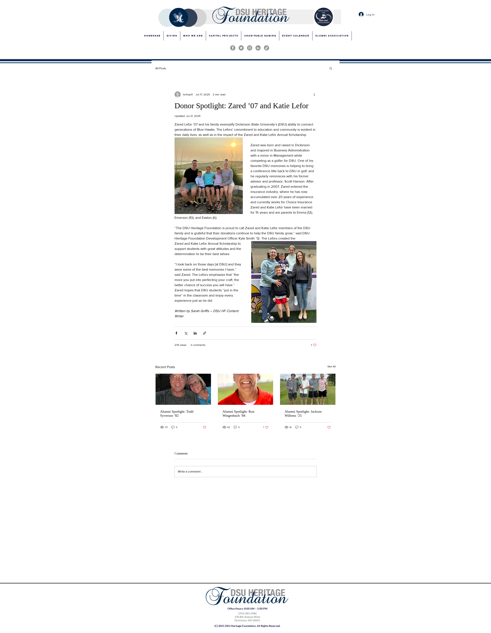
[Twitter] (241, 47)
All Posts (160, 68)
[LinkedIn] (258, 47)
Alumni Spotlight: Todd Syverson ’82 (176, 413)
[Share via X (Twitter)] (186, 333)
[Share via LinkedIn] (195, 333)
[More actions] (314, 94)
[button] (223, 35)
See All (331, 366)
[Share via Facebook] (176, 333)
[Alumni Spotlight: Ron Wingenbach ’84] (245, 389)
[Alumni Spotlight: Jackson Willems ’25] (307, 389)
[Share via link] (204, 333)
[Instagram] (249, 47)
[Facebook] (232, 47)
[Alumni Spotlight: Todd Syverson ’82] (183, 389)
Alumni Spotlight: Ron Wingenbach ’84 (238, 413)
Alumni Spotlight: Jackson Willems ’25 (303, 413)
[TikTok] (266, 47)
